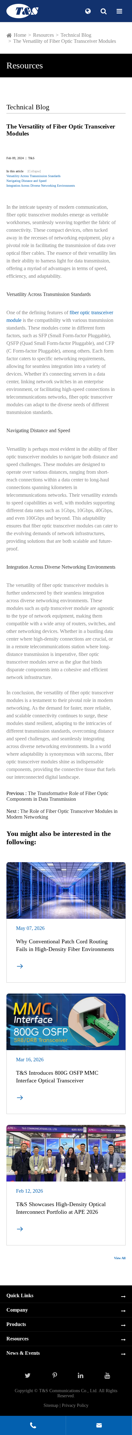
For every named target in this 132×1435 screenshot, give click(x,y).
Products (16, 1324)
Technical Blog (76, 35)
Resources (43, 35)
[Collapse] (34, 171)
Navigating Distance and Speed (26, 181)
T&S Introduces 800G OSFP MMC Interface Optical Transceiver (57, 1077)
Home (20, 35)
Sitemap (51, 1405)
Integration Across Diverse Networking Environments (40, 185)
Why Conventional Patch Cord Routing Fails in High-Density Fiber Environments (65, 945)
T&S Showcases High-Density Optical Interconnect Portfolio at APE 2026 (61, 1208)
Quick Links (19, 1295)
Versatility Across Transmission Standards (33, 176)
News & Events (23, 1353)
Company (17, 1310)
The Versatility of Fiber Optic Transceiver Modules (64, 41)
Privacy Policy (75, 1405)
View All (120, 1258)
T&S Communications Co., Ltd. (69, 1390)
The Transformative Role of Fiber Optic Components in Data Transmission (57, 796)
